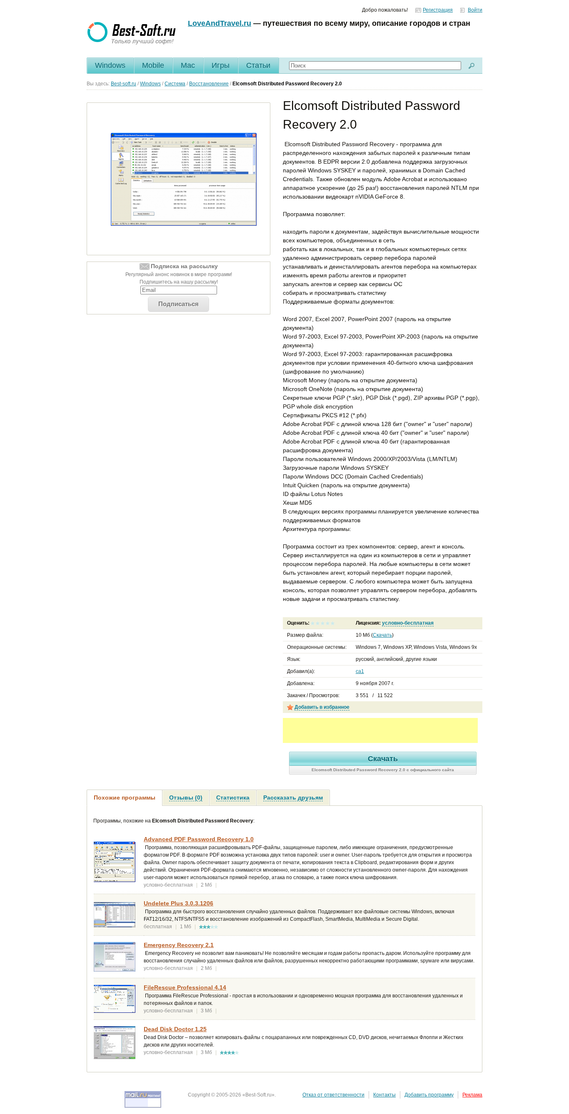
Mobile (153, 65)
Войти (475, 10)
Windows (110, 65)
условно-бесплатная (408, 623)
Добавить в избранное (321, 707)
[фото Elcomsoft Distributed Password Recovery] (184, 179)
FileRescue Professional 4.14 (185, 987)
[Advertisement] (380, 730)
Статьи (258, 65)
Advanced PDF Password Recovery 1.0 (199, 839)
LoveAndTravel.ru (219, 23)
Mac (188, 65)
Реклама (472, 1095)
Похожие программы (124, 797)
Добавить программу (429, 1095)
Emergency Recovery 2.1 (179, 945)
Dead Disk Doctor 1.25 (175, 1029)
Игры (221, 65)
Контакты (384, 1095)
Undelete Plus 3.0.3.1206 (178, 903)
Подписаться (178, 303)
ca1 (360, 671)
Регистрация (438, 10)
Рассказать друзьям (293, 797)
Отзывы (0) (185, 797)
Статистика (233, 797)
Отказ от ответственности (333, 1095)
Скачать (382, 635)
